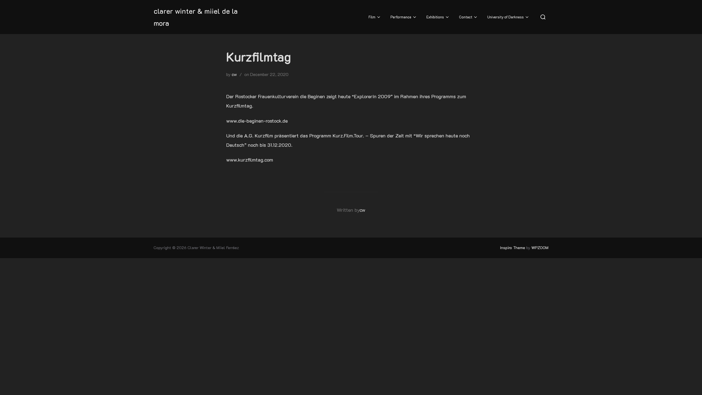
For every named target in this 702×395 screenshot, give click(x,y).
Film (372, 17)
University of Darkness (505, 17)
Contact (465, 17)
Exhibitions (435, 17)
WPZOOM (539, 247)
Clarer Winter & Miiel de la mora (196, 17)
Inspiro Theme (512, 247)
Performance (400, 17)
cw (234, 74)
